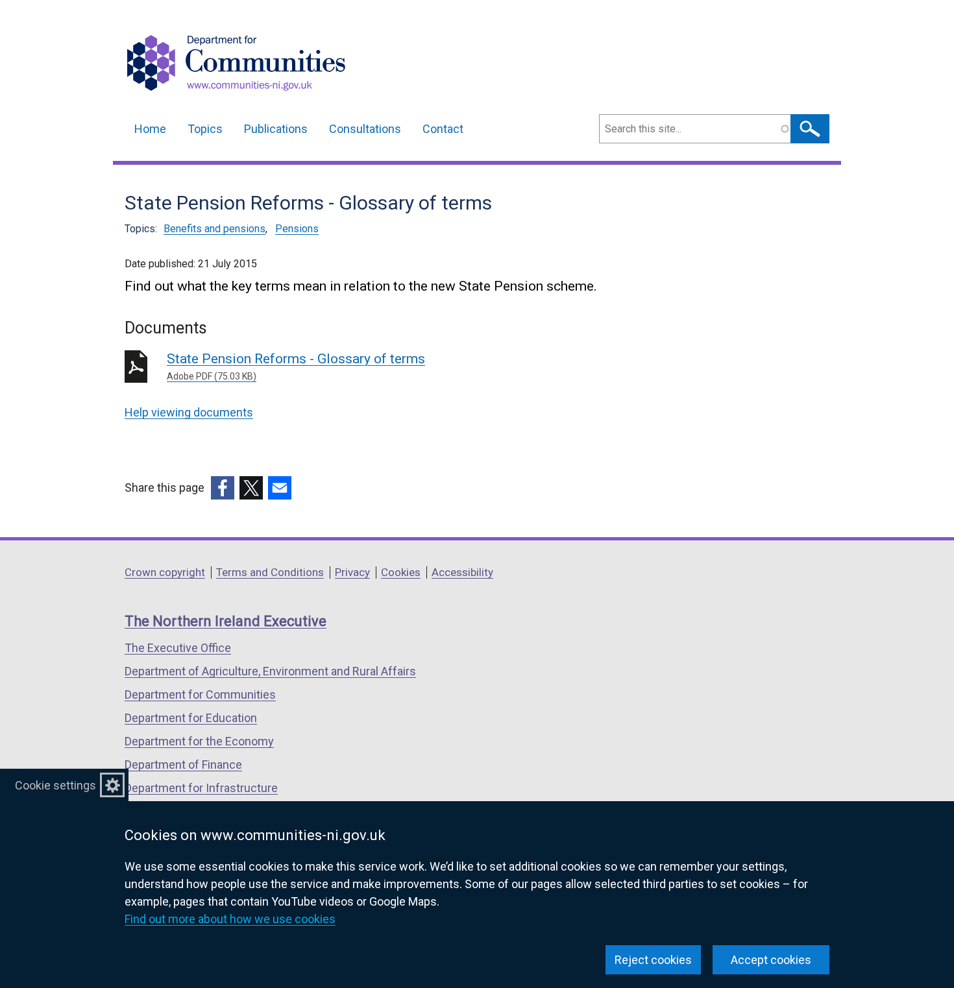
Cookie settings (55, 785)
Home (150, 129)
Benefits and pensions (214, 229)
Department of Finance (183, 764)
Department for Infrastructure (201, 788)
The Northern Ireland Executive (225, 621)
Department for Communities (200, 694)
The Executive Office (178, 648)
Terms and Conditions (270, 572)
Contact (442, 129)
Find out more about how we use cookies (230, 919)
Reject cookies (653, 960)
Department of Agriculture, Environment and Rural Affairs (270, 671)
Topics (205, 129)
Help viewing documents (189, 412)
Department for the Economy (199, 741)
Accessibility (462, 572)
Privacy (352, 572)
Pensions (297, 229)
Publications (276, 129)
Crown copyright (165, 572)
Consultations (365, 129)
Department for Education (191, 718)
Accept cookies (771, 960)
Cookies (401, 572)
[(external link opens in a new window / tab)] (222, 488)
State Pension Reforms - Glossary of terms (296, 366)
